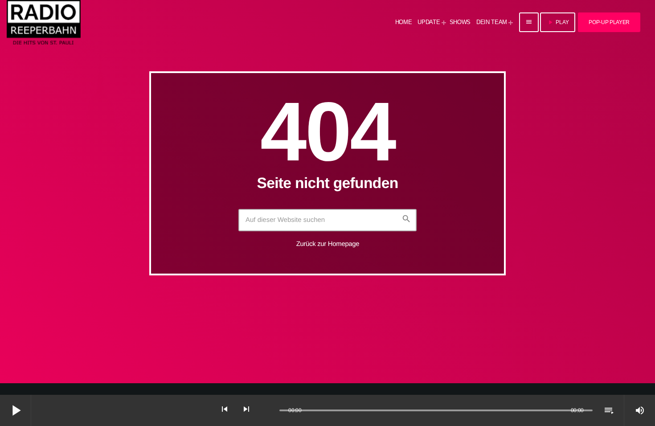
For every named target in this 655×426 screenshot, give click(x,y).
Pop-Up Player (609, 22)
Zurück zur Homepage (328, 244)
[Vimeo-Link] (44, 22)
